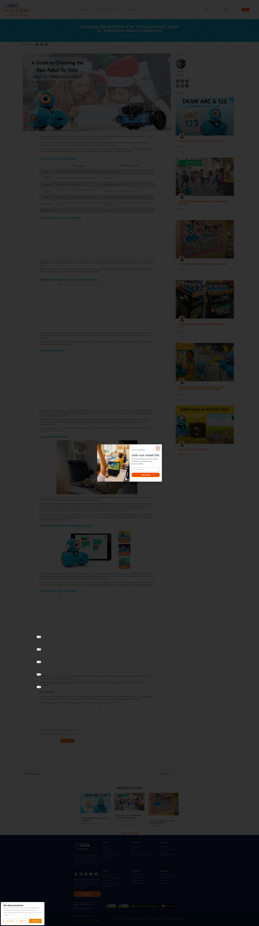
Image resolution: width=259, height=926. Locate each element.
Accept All (35, 921)
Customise (9, 921)
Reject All (23, 921)
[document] (129, 463)
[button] (158, 448)
